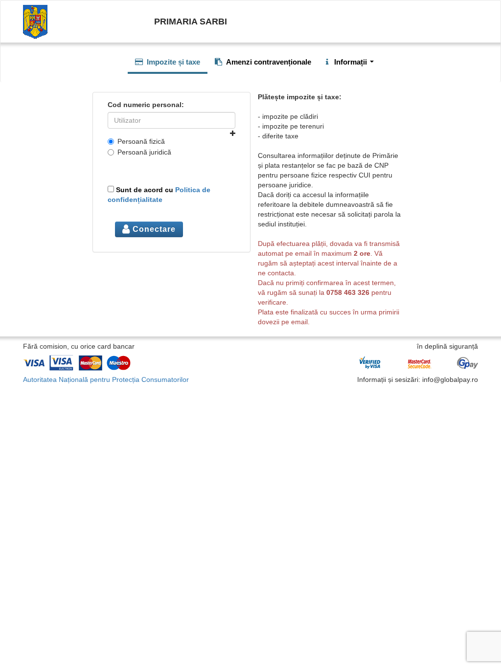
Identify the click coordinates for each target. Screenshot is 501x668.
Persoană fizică (141, 141)
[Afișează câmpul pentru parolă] (232, 133)
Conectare (153, 229)
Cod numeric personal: (146, 105)
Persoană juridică (144, 152)
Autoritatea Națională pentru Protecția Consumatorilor (106, 379)
